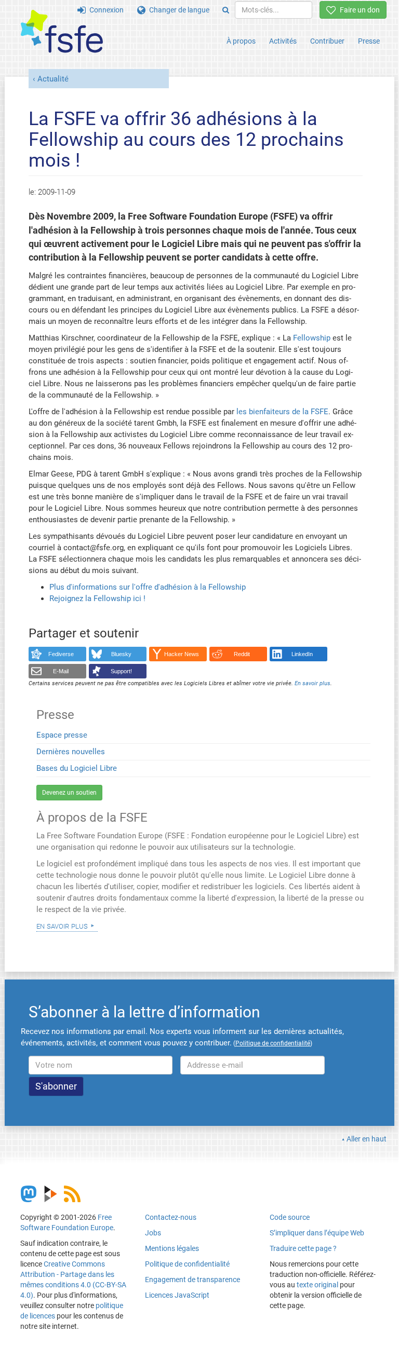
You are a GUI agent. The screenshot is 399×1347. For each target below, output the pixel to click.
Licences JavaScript (177, 1295)
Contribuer (327, 41)
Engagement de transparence (192, 1279)
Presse (369, 41)
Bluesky (121, 654)
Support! (121, 671)
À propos (241, 41)
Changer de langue (177, 10)
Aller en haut (367, 1139)
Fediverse (61, 654)
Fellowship (311, 338)
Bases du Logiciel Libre (76, 768)
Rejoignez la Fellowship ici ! (97, 598)
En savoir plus (62, 925)
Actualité (53, 79)
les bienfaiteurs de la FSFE (282, 411)
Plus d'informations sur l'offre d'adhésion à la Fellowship (147, 587)
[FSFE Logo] (62, 32)
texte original (317, 1285)
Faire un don (358, 10)
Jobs (153, 1233)
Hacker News (181, 654)
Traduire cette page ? (303, 1248)
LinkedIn (302, 654)
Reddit (242, 654)
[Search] (225, 10)
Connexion (105, 10)
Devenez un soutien (69, 792)
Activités (283, 41)
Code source (290, 1217)
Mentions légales (172, 1248)
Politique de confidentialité (187, 1264)
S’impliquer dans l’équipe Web (317, 1233)
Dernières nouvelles (70, 751)
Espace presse (61, 735)
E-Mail (61, 671)
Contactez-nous (170, 1217)
